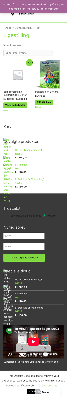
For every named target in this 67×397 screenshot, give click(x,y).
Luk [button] (56, 8)
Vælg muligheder (15, 105)
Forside (7, 28)
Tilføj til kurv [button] (44, 102)
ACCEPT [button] (33, 391)
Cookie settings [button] (48, 385)
